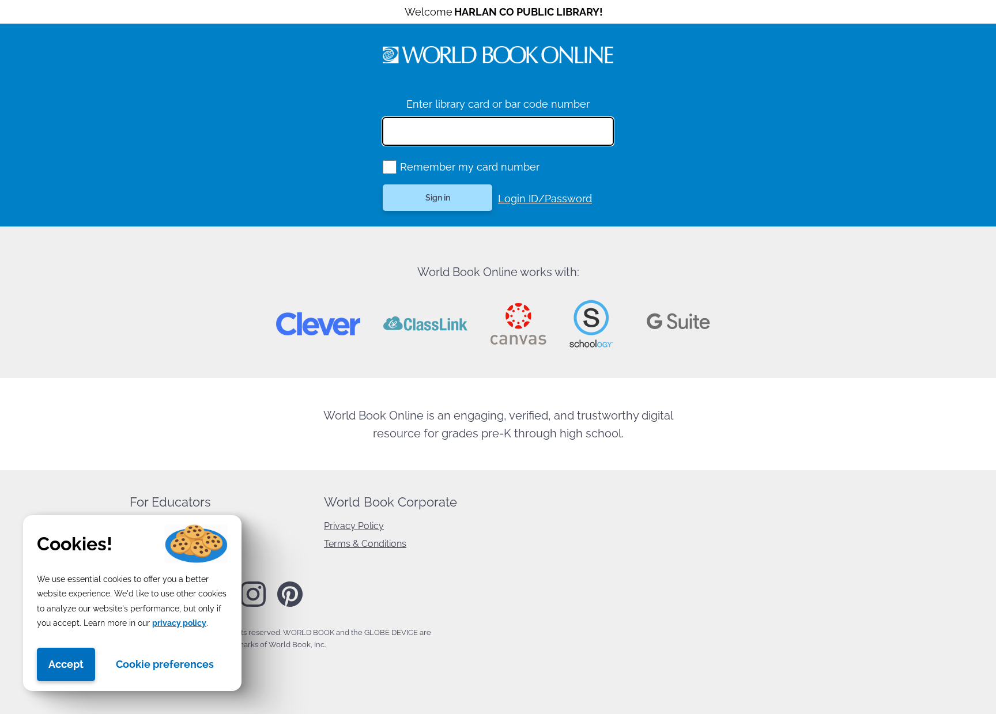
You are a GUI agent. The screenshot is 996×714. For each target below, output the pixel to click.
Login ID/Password (545, 198)
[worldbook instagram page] (253, 604)
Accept (66, 664)
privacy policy (179, 623)
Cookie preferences (165, 664)
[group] (390, 167)
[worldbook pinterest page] (290, 605)
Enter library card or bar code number (498, 104)
